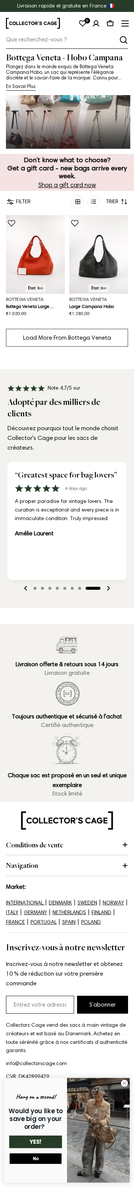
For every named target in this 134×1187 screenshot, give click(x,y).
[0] (82, 23)
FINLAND (101, 912)
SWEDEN (87, 903)
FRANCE (15, 922)
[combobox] (67, 40)
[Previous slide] (25, 588)
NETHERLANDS (69, 912)
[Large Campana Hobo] (98, 254)
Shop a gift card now (67, 185)
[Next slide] (108, 588)
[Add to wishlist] (11, 223)
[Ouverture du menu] (124, 23)
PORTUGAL (44, 922)
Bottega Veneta (25, 299)
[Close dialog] (124, 1083)
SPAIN (69, 922)
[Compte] (96, 23)
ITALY (12, 912)
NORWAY (113, 903)
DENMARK (60, 903)
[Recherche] (123, 39)
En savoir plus (21, 86)
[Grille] (77, 201)
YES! (35, 1142)
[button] (41, 588)
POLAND (91, 922)
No (36, 1159)
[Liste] (93, 201)
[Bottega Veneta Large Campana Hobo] (35, 254)
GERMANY (35, 912)
